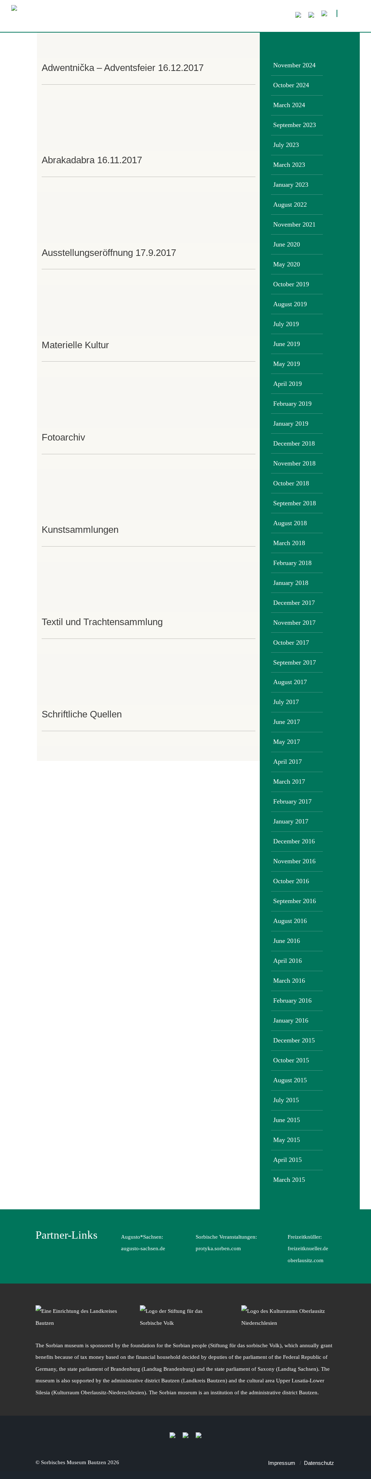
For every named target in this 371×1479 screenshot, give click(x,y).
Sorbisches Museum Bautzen (73, 1462)
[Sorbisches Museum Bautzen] (120, 18)
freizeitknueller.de (308, 1248)
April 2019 (287, 383)
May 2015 (286, 1139)
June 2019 (286, 343)
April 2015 (287, 1159)
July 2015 (286, 1100)
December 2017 (294, 602)
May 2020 (286, 264)
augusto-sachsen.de (143, 1248)
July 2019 (286, 324)
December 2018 (294, 443)
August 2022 (290, 204)
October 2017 (291, 642)
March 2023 (289, 164)
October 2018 (291, 483)
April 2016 (287, 960)
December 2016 (294, 841)
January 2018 (290, 582)
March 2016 (289, 980)
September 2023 (294, 124)
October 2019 (291, 284)
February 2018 (292, 562)
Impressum (281, 1463)
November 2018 (294, 463)
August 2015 (290, 1080)
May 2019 (286, 363)
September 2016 (294, 901)
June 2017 (286, 721)
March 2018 (289, 543)
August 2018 (290, 523)
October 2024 (291, 85)
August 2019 (290, 304)
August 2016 (290, 920)
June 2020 (286, 244)
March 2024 (289, 105)
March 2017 (289, 781)
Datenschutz (319, 1463)
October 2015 (291, 1060)
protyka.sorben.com (218, 1248)
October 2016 (291, 881)
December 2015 (294, 1040)
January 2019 (290, 423)
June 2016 (286, 940)
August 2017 (290, 682)
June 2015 (286, 1120)
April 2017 (287, 761)
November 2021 (294, 224)
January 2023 (290, 184)
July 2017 (286, 701)
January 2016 (290, 1020)
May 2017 (286, 741)
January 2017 (290, 821)
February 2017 (292, 801)
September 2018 (294, 503)
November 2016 (294, 861)
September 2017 (294, 662)
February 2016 (292, 1000)
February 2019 (292, 403)
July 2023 (286, 144)
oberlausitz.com (306, 1260)
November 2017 (294, 622)
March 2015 (289, 1179)
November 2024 (294, 65)
